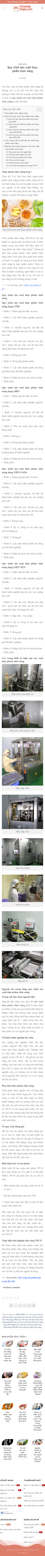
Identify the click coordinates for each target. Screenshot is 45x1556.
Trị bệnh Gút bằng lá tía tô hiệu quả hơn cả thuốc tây (8, 1354)
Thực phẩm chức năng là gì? (16, 113)
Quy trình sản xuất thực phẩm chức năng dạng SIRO (24, 125)
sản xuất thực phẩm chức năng (30, 1327)
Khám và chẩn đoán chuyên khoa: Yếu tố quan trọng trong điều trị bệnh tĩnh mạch (37, 1421)
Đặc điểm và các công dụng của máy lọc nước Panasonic (37, 1354)
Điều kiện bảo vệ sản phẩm (19, 163)
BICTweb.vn (22, 1553)
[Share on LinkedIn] (34, 1306)
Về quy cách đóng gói (17, 160)
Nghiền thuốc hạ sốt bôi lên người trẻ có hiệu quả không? (38, 1454)
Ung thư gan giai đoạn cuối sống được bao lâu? (22, 1416)
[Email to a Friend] (25, 1306)
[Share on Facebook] (16, 1306)
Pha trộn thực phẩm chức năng (20, 157)
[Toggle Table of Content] (37, 109)
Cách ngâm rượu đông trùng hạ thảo (7, 1416)
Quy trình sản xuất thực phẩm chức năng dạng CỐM (23, 120)
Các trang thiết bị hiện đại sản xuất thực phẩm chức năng (22, 141)
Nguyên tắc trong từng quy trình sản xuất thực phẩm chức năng (22, 147)
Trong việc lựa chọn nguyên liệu (19, 152)
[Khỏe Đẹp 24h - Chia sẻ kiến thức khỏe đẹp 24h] (22, 8)
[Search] (42, 8)
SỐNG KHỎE (22, 64)
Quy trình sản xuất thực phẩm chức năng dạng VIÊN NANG (24, 130)
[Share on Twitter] (20, 1306)
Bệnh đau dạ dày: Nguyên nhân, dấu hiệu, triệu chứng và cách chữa (22, 1356)
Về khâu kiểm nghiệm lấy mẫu (20, 154)
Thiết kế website (29, 1550)
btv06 (23, 78)
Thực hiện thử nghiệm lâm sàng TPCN (23, 165)
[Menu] (4, 8)
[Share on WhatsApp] (11, 1306)
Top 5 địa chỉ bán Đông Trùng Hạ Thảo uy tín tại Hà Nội (7, 1387)
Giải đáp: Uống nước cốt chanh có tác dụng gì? (22, 1385)
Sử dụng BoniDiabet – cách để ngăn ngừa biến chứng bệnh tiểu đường (37, 1387)
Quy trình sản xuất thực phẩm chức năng (22, 116)
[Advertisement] (22, 36)
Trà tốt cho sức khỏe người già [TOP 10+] (22, 1452)
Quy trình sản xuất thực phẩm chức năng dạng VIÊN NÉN (23, 136)
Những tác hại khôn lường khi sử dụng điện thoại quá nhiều (7, 1453)
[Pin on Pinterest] (29, 1306)
